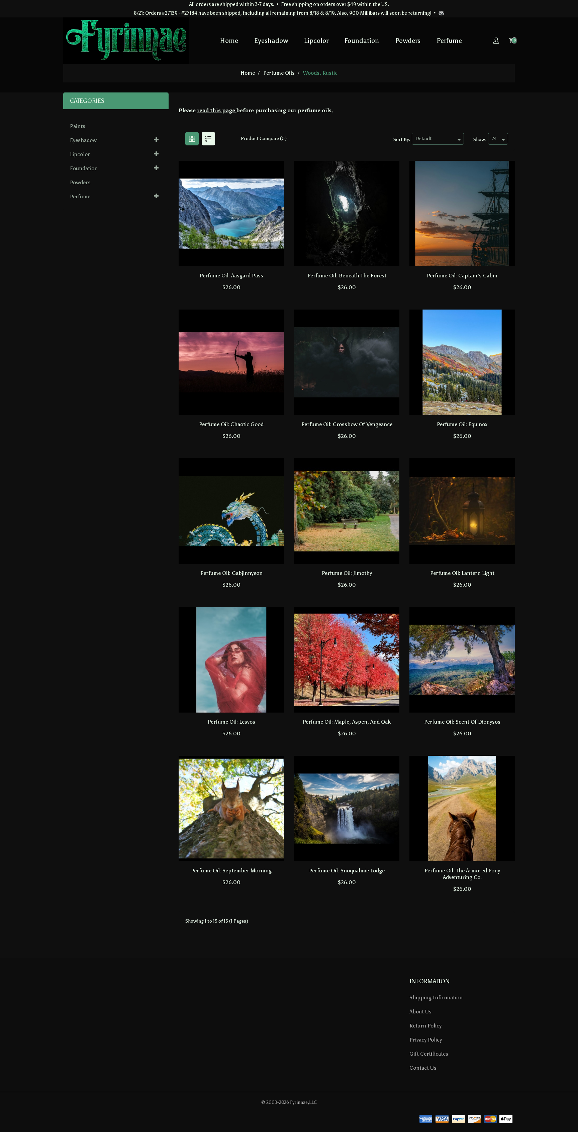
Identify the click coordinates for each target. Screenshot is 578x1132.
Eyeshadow (271, 41)
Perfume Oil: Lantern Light (462, 573)
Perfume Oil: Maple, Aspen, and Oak (347, 722)
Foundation (362, 41)
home (247, 73)
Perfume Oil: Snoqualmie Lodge (347, 870)
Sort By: (401, 139)
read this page (216, 110)
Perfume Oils (279, 73)
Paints (77, 126)
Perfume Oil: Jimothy (347, 573)
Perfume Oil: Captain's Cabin (462, 275)
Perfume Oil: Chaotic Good (231, 424)
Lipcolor (316, 41)
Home (229, 41)
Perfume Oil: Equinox (462, 424)
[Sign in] (496, 41)
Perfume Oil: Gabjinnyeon (231, 573)
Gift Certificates (428, 1054)
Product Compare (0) (264, 138)
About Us (420, 1011)
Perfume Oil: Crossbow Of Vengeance (346, 424)
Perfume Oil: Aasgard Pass (231, 275)
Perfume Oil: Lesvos (231, 722)
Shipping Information (436, 997)
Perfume (449, 41)
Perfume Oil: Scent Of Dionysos (462, 722)
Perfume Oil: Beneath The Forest (346, 275)
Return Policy (425, 1025)
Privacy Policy (425, 1040)
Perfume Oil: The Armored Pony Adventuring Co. (462, 873)
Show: (479, 139)
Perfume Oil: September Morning (231, 870)
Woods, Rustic (320, 73)
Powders (407, 41)
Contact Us (423, 1068)
